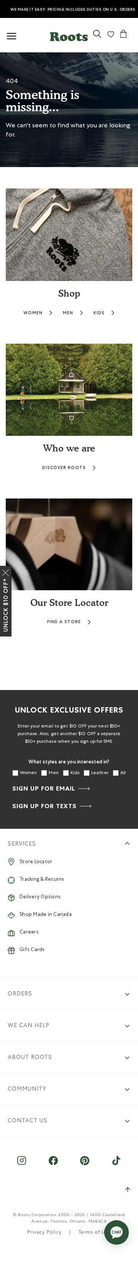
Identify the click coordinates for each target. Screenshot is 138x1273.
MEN (68, 312)
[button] (69, 34)
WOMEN (33, 312)
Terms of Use (94, 1233)
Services (22, 844)
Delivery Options (40, 897)
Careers (29, 932)
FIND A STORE (64, 621)
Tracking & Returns (42, 879)
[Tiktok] (116, 1164)
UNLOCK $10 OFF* (5, 605)
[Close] (5, 571)
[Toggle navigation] (11, 36)
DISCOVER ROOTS (64, 467)
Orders (20, 994)
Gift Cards (32, 950)
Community (27, 1089)
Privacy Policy (44, 1233)
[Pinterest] (85, 1164)
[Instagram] (21, 1164)
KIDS (99, 312)
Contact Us (28, 1121)
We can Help (28, 1026)
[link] (97, 36)
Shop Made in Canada (46, 915)
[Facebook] (53, 1164)
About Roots (30, 1057)
